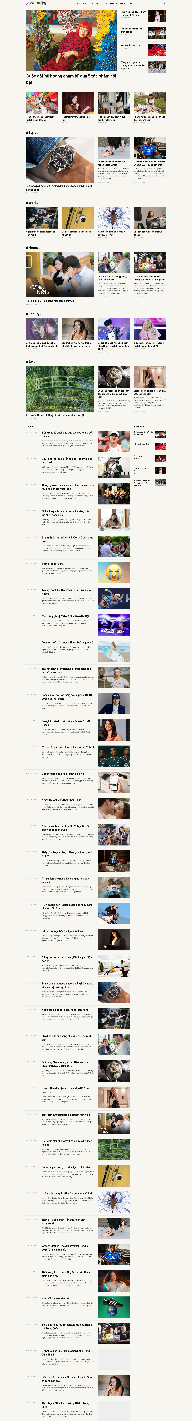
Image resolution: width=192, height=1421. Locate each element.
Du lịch (130, 3)
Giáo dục (104, 3)
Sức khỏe (95, 3)
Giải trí (122, 3)
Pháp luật (114, 3)
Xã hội (78, 3)
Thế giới (86, 3)
